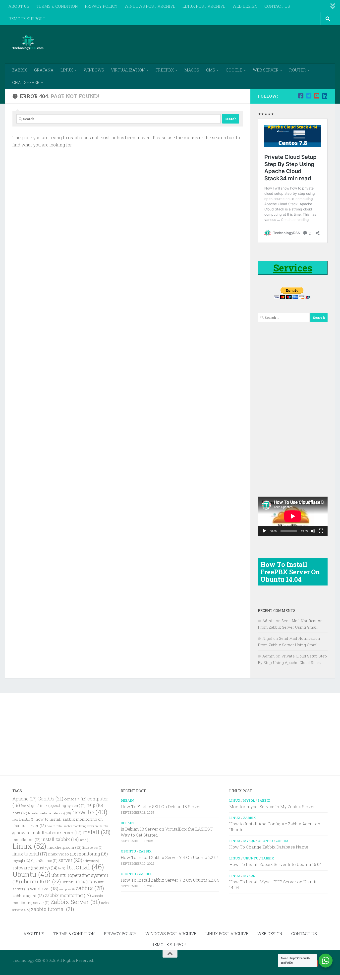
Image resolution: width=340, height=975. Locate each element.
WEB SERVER (266, 69)
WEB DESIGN (244, 6)
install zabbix (60, 839)
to (61, 868)
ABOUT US (18, 6)
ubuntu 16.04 (41, 881)
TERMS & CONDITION (57, 6)
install (96, 832)
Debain (127, 800)
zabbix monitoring (68, 895)
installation (26, 839)
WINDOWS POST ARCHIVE (149, 6)
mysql (21, 860)
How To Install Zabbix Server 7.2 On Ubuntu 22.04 (170, 880)
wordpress (67, 889)
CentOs (50, 798)
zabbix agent (28, 895)
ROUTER (297, 69)
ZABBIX (19, 69)
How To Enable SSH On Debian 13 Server (161, 806)
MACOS (191, 69)
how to (89, 811)
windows (44, 888)
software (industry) (34, 867)
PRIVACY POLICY (101, 6)
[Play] (264, 530)
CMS (210, 69)
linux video (62, 853)
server (70, 860)
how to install (23, 819)
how (19, 813)
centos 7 (75, 799)
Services (292, 267)
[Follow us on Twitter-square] (309, 96)
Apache (24, 799)
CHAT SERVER (26, 82)
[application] (293, 516)
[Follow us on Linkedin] (325, 96)
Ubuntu (31, 874)
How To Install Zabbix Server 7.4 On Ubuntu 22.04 (170, 857)
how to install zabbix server (48, 833)
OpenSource (44, 860)
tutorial (85, 866)
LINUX (66, 69)
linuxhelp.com (64, 847)
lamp (85, 840)
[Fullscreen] (321, 530)
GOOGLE (234, 69)
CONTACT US (277, 6)
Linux (29, 846)
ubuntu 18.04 (77, 881)
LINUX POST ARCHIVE (204, 6)
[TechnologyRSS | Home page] (28, 42)
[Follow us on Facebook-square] (301, 96)
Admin (268, 620)
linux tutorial (29, 854)
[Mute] (313, 530)
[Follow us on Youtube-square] (317, 96)
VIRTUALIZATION (128, 69)
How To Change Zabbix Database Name (268, 847)
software (91, 861)
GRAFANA (44, 69)
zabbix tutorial (52, 909)
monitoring (92, 854)
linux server (92, 847)
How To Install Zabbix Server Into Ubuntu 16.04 (275, 864)
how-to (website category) (49, 813)
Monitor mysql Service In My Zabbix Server (272, 806)
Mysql (249, 800)
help (95, 805)
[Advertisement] (237, 43)
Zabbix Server (75, 902)
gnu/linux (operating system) (58, 805)
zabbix (90, 888)
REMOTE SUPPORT (26, 18)
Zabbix (145, 851)
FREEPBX (165, 69)
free (25, 806)
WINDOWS (94, 69)
